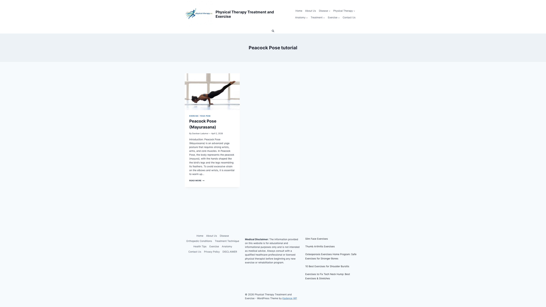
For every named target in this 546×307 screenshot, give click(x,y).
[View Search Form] (273, 31)
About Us (310, 10)
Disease (224, 235)
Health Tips (199, 246)
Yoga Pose (205, 116)
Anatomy (227, 246)
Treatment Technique (227, 241)
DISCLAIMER (230, 251)
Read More (196, 180)
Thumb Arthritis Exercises (320, 246)
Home (298, 10)
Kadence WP (289, 298)
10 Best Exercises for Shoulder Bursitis (327, 266)
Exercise (193, 116)
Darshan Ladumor (200, 133)
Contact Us (349, 17)
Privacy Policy (212, 251)
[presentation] (212, 91)
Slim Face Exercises (316, 238)
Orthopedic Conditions (199, 241)
